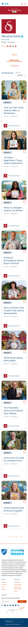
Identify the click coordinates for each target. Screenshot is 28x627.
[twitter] (5, 46)
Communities (17, 584)
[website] (13, 46)
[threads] (15, 605)
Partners (3, 584)
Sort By (18, 72)
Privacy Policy (17, 624)
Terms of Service (9, 624)
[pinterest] (10, 605)
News (15, 591)
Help (2, 587)
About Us (4, 582)
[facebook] (2, 46)
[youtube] (7, 46)
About (14, 54)
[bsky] (18, 605)
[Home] (5, 3)
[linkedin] (7, 605)
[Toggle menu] (25, 4)
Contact (3, 589)
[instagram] (10, 46)
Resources (14, 60)
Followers (14, 66)
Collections (17, 582)
